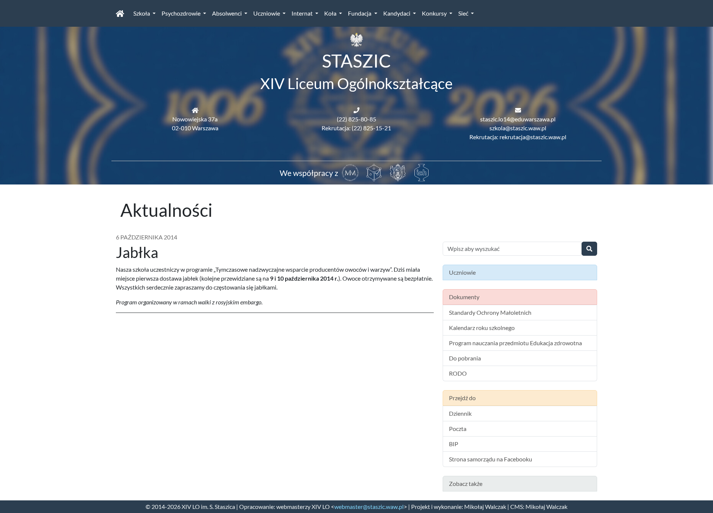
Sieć (463, 13)
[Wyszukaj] (589, 249)
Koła (331, 13)
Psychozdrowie (182, 13)
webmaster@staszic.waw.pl (369, 506)
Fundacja (360, 13)
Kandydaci (397, 13)
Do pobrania (465, 358)
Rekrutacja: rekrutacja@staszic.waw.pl (517, 136)
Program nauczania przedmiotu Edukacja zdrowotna (515, 342)
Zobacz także (465, 483)
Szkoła (142, 13)
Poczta (457, 428)
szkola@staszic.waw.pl (517, 127)
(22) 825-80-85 (356, 118)
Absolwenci (227, 13)
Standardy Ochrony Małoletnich (490, 312)
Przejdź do (462, 397)
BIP (453, 443)
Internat (303, 13)
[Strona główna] (120, 13)
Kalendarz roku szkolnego (482, 327)
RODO (458, 373)
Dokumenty (464, 296)
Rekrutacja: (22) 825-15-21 (356, 127)
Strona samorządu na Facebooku (490, 459)
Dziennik (460, 413)
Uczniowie (267, 13)
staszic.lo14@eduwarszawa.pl (518, 118)
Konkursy (435, 13)
